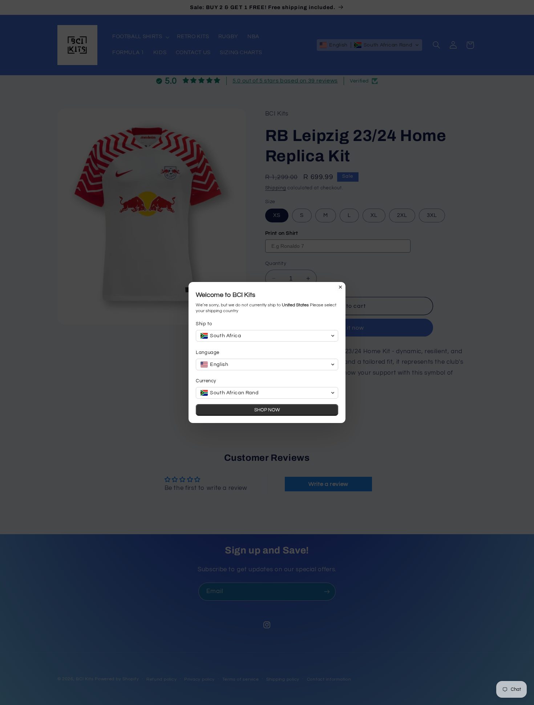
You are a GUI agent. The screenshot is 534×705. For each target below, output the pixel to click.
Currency (206, 380)
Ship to (204, 323)
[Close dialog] (340, 287)
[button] (267, 336)
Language (207, 352)
